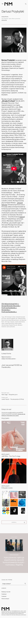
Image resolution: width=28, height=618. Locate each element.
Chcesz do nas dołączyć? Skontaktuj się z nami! (13, 414)
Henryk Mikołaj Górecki (13, 320)
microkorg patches (16, 612)
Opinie (10, 18)
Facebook (4, 596)
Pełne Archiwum (5, 598)
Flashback (4, 594)
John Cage (6, 321)
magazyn (12, 321)
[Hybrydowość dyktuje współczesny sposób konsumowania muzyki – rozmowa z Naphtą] (14, 545)
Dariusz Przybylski (11, 318)
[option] (14, 554)
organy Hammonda (9, 323)
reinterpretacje (5, 325)
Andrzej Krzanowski (20, 317)
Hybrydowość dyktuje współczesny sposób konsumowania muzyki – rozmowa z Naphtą (14, 561)
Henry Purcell (5, 320)
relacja (21, 217)
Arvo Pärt (4, 318)
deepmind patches (14, 613)
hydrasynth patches (10, 614)
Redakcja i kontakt (6, 591)
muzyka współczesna (20, 321)
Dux (16, 318)
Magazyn (6, 18)
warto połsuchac (11, 326)
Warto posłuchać (16, 18)
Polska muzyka (17, 323)
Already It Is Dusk (11, 317)
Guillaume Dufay (21, 318)
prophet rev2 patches (7, 612)
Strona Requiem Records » (11, 306)
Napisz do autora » (6, 357)
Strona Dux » (6, 310)
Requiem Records (13, 325)
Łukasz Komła (5, 16)
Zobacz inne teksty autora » (9, 358)
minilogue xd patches (21, 614)
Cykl (3, 18)
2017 (6, 317)
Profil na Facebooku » (9, 308)
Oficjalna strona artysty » (10, 304)
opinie (3, 323)
